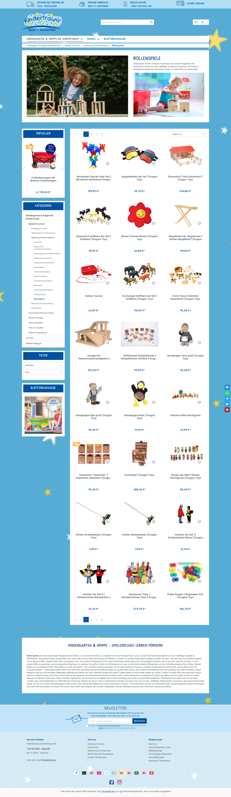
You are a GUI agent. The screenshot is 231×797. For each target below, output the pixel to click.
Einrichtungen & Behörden (160, 754)
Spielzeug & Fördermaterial (43, 238)
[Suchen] (151, 22)
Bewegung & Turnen (39, 228)
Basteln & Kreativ (36, 318)
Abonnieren (139, 721)
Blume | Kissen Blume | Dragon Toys (139, 238)
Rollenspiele (39, 299)
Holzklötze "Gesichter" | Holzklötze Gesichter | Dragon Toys (93, 476)
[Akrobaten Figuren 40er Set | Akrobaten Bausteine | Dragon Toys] (93, 155)
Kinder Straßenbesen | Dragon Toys (93, 536)
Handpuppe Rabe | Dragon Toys (139, 417)
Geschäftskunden (156, 757)
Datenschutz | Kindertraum (99, 750)
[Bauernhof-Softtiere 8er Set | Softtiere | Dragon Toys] (93, 214)
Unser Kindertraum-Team (160, 747)
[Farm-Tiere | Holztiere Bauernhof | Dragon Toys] (185, 274)
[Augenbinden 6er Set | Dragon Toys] (139, 155)
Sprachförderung (40, 276)
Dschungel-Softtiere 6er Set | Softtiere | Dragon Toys (139, 297)
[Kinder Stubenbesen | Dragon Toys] (139, 513)
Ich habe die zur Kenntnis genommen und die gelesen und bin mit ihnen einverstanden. (117, 727)
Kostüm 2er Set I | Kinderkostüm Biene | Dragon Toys (185, 536)
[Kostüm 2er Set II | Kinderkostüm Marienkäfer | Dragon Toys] (93, 573)
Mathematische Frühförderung (43, 233)
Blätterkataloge (33, 343)
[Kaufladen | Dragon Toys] (139, 453)
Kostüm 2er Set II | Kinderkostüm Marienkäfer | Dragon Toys (93, 596)
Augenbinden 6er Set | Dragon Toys (139, 178)
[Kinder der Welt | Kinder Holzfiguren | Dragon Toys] (185, 453)
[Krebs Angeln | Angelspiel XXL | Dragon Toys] (185, 573)
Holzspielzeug (39, 294)
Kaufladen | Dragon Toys (139, 475)
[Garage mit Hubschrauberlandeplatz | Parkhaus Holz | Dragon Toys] (93, 334)
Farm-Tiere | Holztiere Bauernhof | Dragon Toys (185, 297)
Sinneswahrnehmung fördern (41, 313)
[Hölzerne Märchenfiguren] (185, 393)
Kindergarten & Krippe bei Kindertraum (39, 217)
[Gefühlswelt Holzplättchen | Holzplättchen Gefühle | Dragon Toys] (139, 334)
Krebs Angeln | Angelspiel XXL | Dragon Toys (185, 596)
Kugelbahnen (39, 267)
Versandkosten (108, 791)
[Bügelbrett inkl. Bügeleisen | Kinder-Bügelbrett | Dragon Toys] (185, 214)
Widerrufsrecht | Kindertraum (100, 754)
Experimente (36, 308)
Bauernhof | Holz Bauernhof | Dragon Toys (185, 178)
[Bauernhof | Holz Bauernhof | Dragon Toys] (185, 155)
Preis (27, 372)
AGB (101, 728)
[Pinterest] (227, 409)
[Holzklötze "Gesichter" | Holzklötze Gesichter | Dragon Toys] (93, 453)
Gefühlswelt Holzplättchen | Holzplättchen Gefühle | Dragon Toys (139, 357)
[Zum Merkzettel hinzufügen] (53, 164)
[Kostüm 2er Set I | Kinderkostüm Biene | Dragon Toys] (185, 513)
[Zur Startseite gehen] (42, 22)
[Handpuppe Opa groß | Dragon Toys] (93, 393)
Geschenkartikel (36, 323)
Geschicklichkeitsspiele (43, 290)
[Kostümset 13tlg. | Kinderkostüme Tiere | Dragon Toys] (139, 573)
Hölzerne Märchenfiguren (185, 415)
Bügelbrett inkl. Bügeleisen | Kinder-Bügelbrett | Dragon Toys (185, 238)
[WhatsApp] (227, 392)
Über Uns (153, 744)
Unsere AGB (93, 747)
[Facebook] (227, 387)
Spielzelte (38, 285)
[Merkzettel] (196, 22)
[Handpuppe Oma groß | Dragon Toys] (185, 334)
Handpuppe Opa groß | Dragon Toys (94, 417)
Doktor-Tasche (93, 296)
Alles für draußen (36, 328)
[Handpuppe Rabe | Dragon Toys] (139, 393)
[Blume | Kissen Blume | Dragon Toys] (139, 214)
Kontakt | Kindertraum (97, 757)
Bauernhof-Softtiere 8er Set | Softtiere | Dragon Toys (93, 238)
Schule (29, 338)
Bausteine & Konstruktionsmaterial (42, 248)
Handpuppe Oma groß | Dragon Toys (185, 357)
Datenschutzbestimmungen (109, 726)
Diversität (37, 242)
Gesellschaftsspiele (42, 272)
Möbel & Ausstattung (38, 332)
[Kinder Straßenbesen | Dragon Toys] (93, 513)
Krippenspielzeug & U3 (43, 258)
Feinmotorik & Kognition (43, 281)
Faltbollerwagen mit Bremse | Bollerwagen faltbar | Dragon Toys (43, 179)
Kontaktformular (49, 760)
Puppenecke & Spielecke (44, 263)
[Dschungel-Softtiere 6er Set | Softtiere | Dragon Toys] (139, 274)
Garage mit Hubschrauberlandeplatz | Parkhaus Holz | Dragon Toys (94, 357)
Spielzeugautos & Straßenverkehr (47, 254)
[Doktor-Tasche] (93, 274)
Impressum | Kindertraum (159, 760)
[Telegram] (227, 398)
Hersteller (29, 365)
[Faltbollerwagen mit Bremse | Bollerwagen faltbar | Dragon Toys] (43, 156)
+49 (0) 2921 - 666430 (38, 748)
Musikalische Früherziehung (42, 304)
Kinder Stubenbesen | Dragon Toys (139, 536)
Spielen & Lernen (37, 224)
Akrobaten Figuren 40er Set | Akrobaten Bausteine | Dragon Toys (93, 178)
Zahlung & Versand (96, 744)
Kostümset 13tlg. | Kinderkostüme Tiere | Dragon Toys (139, 596)
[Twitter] (227, 404)
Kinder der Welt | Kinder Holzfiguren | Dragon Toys (185, 476)
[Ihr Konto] (202, 22)
